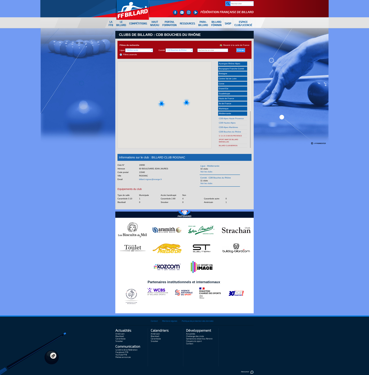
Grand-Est (223, 88)
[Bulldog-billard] (236, 248)
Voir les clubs (206, 171)
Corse (221, 83)
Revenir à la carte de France (235, 45)
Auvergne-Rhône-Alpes (229, 63)
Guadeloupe (224, 93)
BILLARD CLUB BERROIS (228, 145)
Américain (120, 334)
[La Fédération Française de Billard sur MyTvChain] (195, 12)
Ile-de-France (225, 103)
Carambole (120, 339)
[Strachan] (236, 230)
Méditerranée (225, 113)
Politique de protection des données (197, 321)
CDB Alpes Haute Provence (231, 118)
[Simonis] (201, 230)
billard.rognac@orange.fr (150, 179)
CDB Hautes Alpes (227, 123)
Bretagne (223, 73)
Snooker (119, 341)
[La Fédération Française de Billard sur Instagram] (188, 12)
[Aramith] (167, 230)
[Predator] (167, 248)
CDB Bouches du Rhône (230, 132)
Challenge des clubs (195, 336)
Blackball (119, 336)
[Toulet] (132, 248)
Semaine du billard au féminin (199, 339)
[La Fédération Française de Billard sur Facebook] (175, 12)
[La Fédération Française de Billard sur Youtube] (182, 12)
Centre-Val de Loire (228, 78)
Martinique (223, 108)
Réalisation (245, 372)
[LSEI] (201, 267)
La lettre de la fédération (126, 350)
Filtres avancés (129, 54)
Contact (154, 321)
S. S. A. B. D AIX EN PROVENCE (230, 136)
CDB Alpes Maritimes (228, 127)
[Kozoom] (167, 267)
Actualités (190, 334)
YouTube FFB (121, 355)
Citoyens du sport (194, 341)
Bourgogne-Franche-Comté (231, 68)
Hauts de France (226, 98)
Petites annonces (123, 357)
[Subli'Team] (201, 248)
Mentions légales (169, 321)
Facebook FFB (121, 352)
